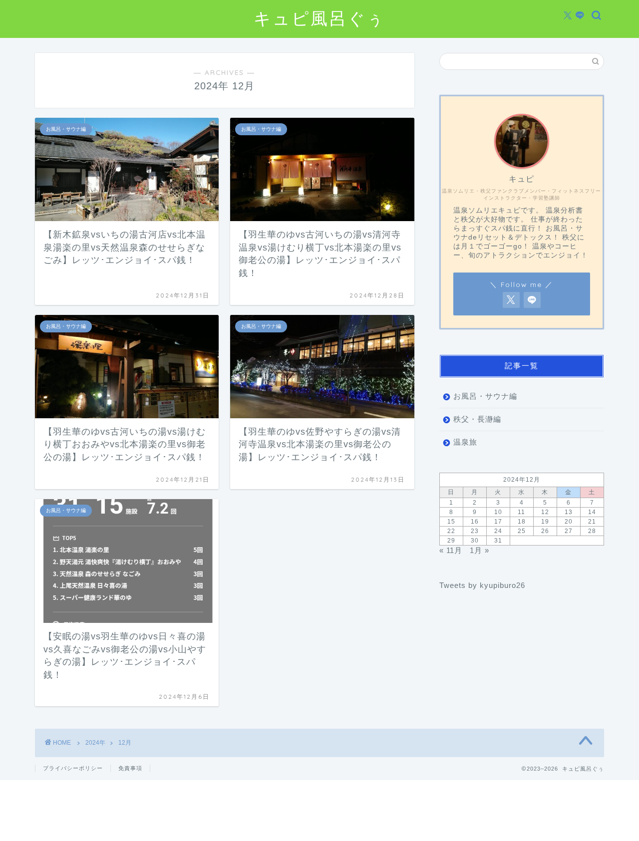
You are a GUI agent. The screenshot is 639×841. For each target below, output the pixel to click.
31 (498, 540)
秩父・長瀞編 (477, 419)
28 (592, 531)
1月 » (479, 550)
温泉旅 (465, 442)
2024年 (95, 742)
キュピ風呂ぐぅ (319, 18)
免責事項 (130, 768)
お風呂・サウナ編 (485, 396)
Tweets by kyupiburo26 (482, 585)
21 (592, 521)
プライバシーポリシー (73, 768)
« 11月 (450, 550)
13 (569, 512)
